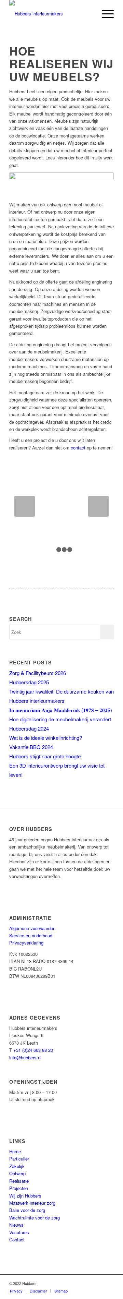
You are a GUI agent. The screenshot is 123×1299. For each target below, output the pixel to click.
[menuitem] (88, 13)
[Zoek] (88, 13)
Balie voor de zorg (27, 1210)
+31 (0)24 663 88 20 (33, 1050)
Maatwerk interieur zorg (32, 1203)
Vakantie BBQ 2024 (31, 746)
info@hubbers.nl (25, 1057)
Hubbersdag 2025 (29, 682)
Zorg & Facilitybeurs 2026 (37, 672)
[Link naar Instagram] (109, 1283)
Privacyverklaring (26, 942)
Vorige (24, 506)
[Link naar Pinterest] (98, 1283)
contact (78, 447)
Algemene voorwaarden (32, 928)
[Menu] (104, 13)
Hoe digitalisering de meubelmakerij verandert (60, 719)
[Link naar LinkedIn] (88, 1283)
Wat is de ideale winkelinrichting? (45, 737)
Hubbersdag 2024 (29, 728)
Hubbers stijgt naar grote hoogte (45, 756)
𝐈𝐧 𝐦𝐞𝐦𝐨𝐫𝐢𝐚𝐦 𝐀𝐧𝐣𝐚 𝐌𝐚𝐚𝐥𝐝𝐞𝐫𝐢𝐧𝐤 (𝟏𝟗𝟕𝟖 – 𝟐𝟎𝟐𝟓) (60, 709)
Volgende (98, 506)
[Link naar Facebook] (78, 1283)
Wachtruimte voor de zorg (34, 1217)
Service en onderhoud (30, 935)
